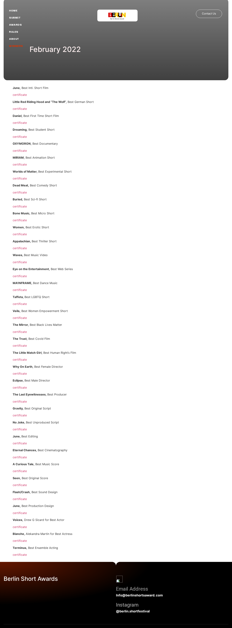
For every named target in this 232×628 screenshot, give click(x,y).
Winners (16, 45)
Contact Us (209, 13)
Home (13, 10)
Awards (15, 24)
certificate (20, 95)
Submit (14, 17)
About (14, 38)
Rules (13, 31)
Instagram (127, 605)
